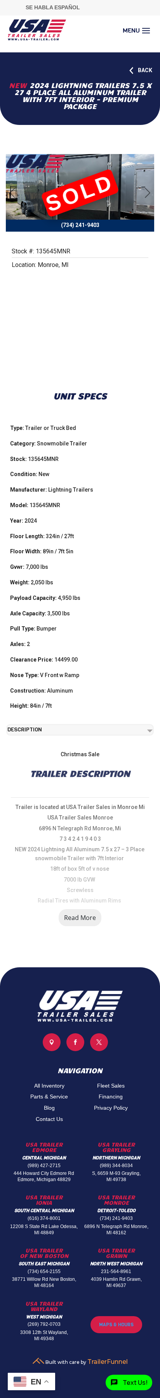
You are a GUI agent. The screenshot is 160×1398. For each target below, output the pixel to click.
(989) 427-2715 (44, 1165)
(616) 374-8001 (44, 1218)
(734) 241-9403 (116, 1218)
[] (75, 1049)
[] (99, 1049)
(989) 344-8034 (116, 1165)
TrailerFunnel (107, 1361)
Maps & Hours (116, 1325)
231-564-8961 (116, 1271)
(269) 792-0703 (44, 1324)
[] (52, 1049)
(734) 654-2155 (44, 1271)
